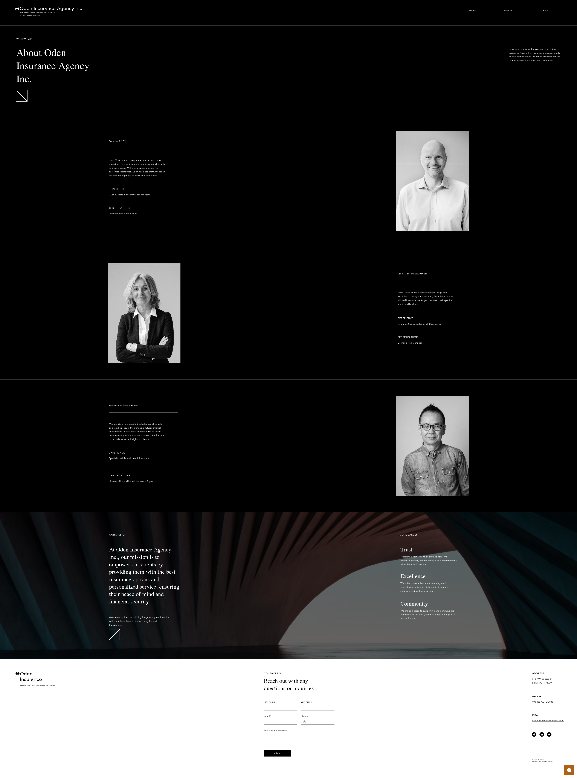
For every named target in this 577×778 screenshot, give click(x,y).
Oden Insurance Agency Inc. (51, 8)
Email (267, 715)
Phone (304, 715)
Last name (307, 701)
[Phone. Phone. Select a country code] (306, 721)
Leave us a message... (275, 729)
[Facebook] (534, 734)
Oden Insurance (31, 676)
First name (270, 701)
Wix (551, 761)
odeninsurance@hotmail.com (548, 720)
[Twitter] (549, 734)
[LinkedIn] (541, 734)
